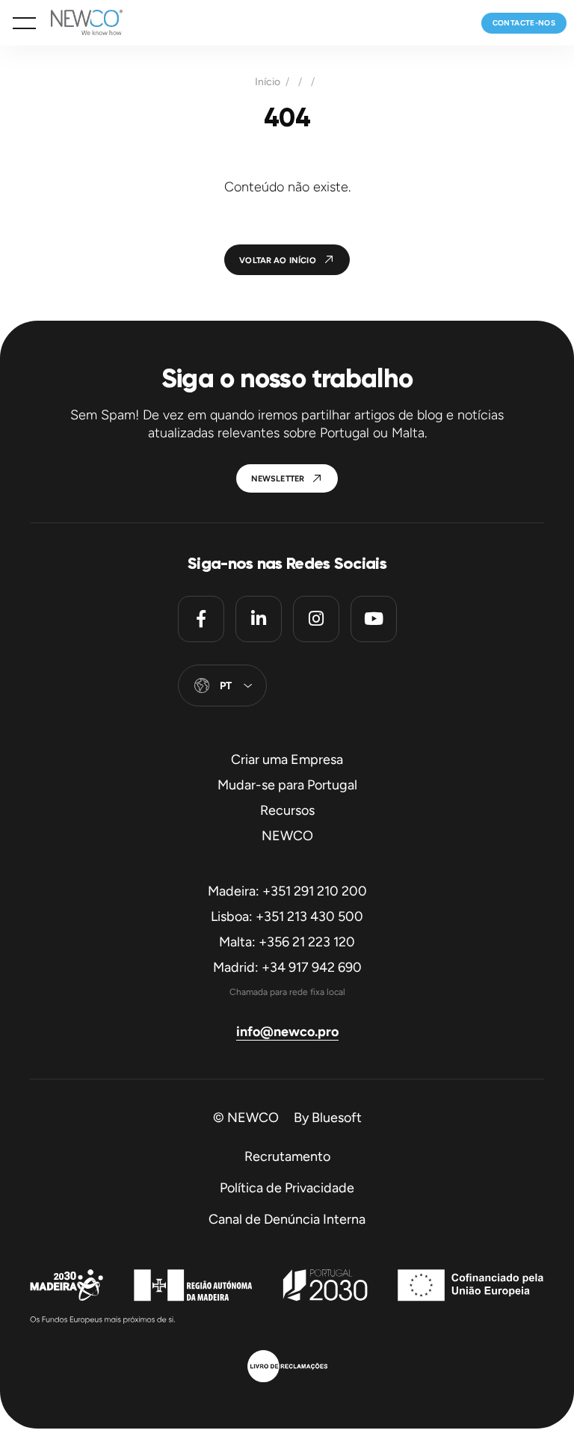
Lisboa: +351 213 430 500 (287, 916)
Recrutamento (287, 1156)
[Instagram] (316, 619)
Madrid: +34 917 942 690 (287, 967)
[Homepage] (79, 23)
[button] (24, 23)
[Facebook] (201, 619)
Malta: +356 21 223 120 (287, 942)
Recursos (287, 810)
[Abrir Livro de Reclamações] (287, 1368)
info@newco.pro (287, 1031)
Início (267, 82)
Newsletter (278, 479)
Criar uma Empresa (287, 759)
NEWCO (287, 836)
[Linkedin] (258, 619)
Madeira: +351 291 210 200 (287, 891)
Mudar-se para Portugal (287, 785)
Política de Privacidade (287, 1188)
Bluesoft (337, 1117)
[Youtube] (374, 619)
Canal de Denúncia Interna (287, 1219)
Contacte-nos (524, 23)
